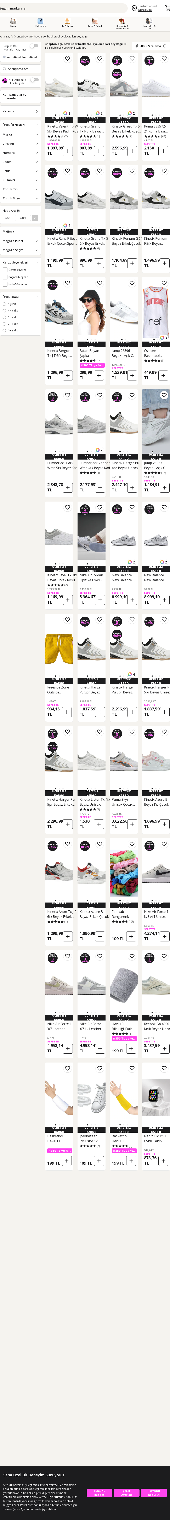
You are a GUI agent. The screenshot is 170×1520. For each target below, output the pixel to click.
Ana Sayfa (6, 36)
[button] (56, 115)
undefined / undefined (22, 57)
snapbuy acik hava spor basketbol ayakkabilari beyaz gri (52, 36)
